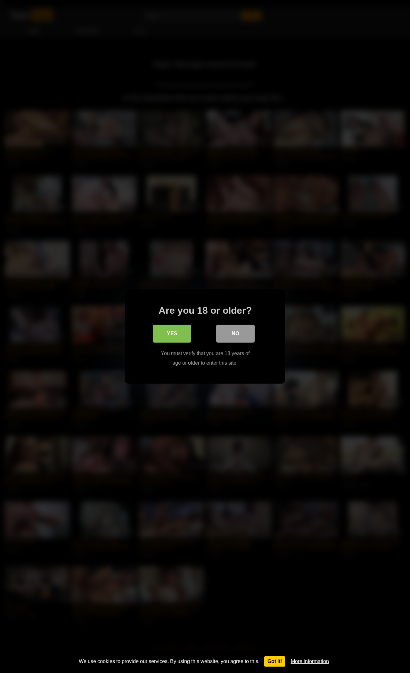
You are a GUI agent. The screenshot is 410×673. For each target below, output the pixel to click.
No (235, 333)
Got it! (274, 661)
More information (310, 661)
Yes (172, 333)
